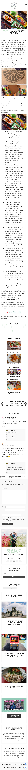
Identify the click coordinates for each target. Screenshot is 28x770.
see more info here (17, 740)
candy (4, 325)
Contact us (22, 764)
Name (3, 506)
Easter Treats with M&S (9, 403)
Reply (3, 426)
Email (3, 510)
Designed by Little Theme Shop (16, 767)
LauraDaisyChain (10, 417)
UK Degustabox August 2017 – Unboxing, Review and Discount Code (14, 378)
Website (4, 513)
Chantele (18, 35)
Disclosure (4, 764)
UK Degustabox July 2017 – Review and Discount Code (14, 392)
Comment (5, 488)
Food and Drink (21, 325)
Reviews (14, 28)
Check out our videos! (14, 716)
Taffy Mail (21, 48)
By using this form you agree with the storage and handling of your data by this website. (13, 519)
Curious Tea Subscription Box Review (20, 403)
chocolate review (12, 325)
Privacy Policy (13, 764)
